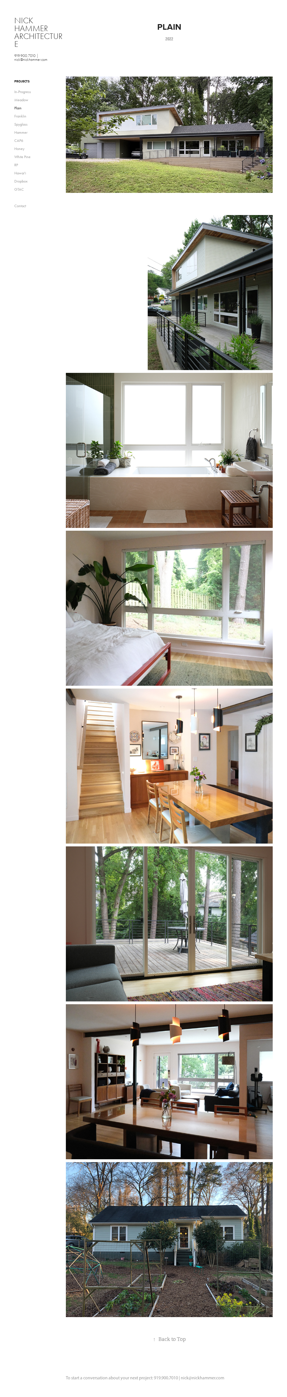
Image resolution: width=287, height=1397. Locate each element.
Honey (19, 148)
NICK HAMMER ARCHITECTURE (38, 32)
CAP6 (18, 140)
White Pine (22, 156)
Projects (22, 81)
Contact (20, 206)
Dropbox (20, 181)
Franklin (20, 116)
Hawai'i (20, 173)
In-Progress (22, 91)
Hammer (20, 132)
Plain (18, 108)
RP (16, 165)
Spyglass (20, 124)
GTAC (19, 189)
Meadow (21, 100)
